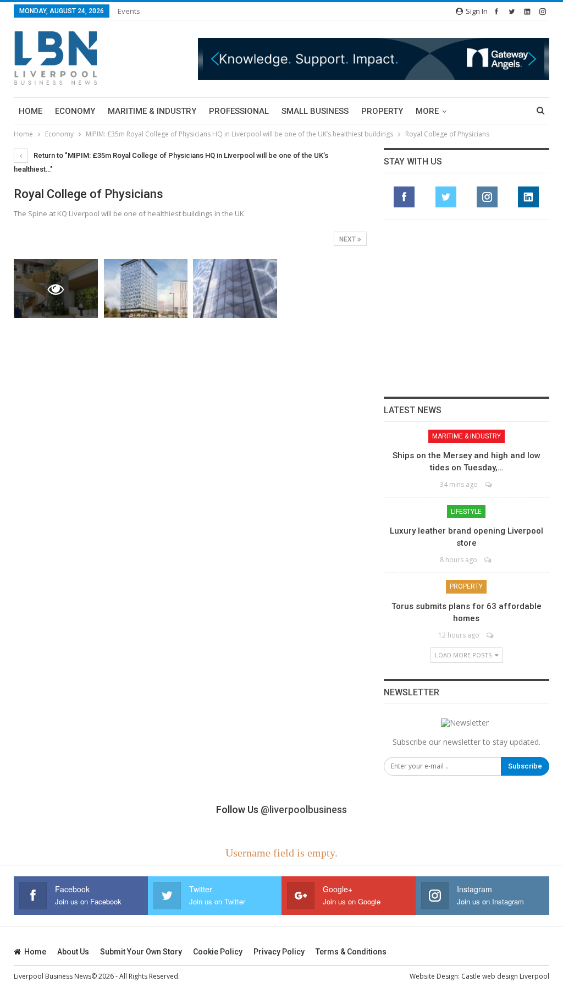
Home (30, 111)
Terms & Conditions (351, 951)
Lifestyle (466, 511)
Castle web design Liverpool (505, 976)
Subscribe (525, 766)
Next (348, 239)
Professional (239, 111)
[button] (373, 59)
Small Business (315, 111)
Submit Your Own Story (141, 951)
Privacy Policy (279, 951)
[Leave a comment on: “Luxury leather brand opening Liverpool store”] (488, 559)
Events (129, 11)
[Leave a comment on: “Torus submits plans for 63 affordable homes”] (491, 635)
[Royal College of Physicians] (146, 288)
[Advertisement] (466, 308)
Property (382, 111)
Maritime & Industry (152, 111)
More (427, 111)
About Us (73, 951)
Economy (75, 111)
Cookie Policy (217, 951)
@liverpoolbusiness (304, 809)
